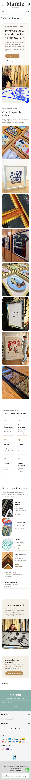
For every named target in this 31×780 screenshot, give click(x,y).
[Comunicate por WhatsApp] (27, 770)
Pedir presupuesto (12, 56)
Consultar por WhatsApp (14, 673)
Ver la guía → (18, 548)
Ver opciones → (19, 514)
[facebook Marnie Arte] (15, 728)
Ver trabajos (10, 61)
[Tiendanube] (15, 771)
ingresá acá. (25, 766)
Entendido (24, 776)
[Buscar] (27, 11)
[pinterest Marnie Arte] (19, 728)
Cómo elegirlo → (19, 531)
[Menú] (2, 5)
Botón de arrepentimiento (15, 768)
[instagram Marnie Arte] (11, 728)
